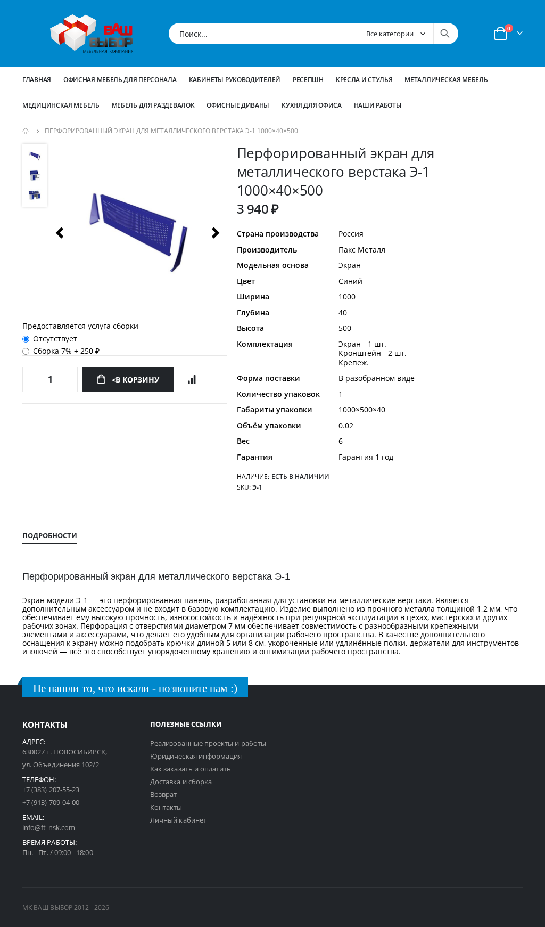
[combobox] (313, 33)
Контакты (166, 807)
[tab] (49, 535)
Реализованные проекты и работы (208, 743)
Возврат (163, 794)
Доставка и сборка (181, 781)
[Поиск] (445, 33)
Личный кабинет (178, 820)
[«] (59, 233)
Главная (36, 79)
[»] (216, 233)
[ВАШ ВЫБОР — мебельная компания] (91, 33)
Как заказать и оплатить (191, 769)
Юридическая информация (196, 756)
